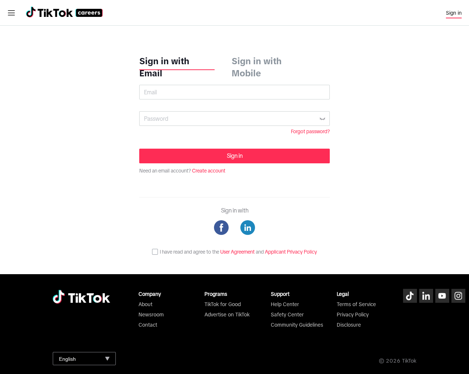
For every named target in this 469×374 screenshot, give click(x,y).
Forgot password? (310, 131)
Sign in (454, 13)
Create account (208, 171)
